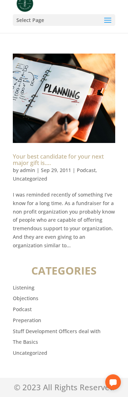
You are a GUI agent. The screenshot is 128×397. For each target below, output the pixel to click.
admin (27, 170)
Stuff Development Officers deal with (57, 331)
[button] (113, 382)
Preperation (27, 320)
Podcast (86, 170)
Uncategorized (30, 178)
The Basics (25, 341)
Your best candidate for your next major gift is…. (58, 160)
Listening (23, 287)
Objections (25, 298)
